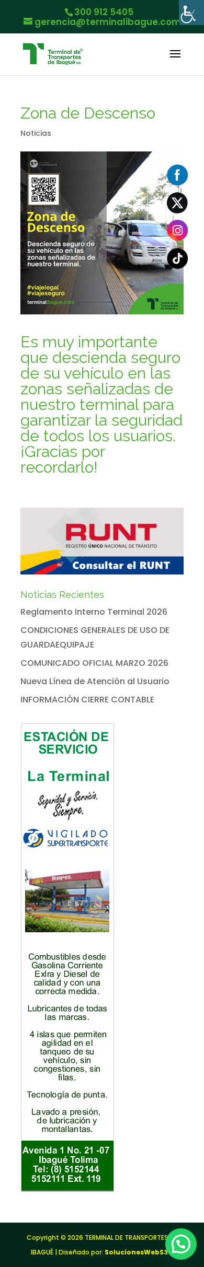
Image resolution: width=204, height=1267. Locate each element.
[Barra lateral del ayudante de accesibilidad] (191, 12)
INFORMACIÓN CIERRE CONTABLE (87, 700)
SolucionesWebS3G (139, 1252)
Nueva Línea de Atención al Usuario (94, 681)
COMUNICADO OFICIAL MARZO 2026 (94, 663)
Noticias (35, 133)
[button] (181, 1244)
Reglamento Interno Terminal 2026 (93, 612)
